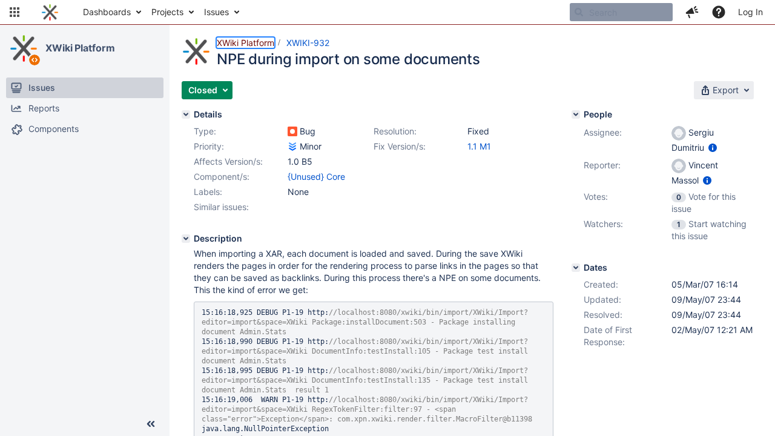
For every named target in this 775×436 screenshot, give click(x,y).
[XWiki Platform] (23, 48)
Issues (216, 12)
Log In (750, 12)
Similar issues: (221, 207)
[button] (14, 12)
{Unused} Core (316, 176)
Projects (167, 12)
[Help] (718, 12)
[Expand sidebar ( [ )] (150, 424)
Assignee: (603, 132)
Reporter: (602, 165)
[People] (576, 114)
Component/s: (221, 176)
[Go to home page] (50, 12)
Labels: (208, 192)
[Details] (186, 114)
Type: (205, 131)
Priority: (209, 146)
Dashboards (107, 12)
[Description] (186, 238)
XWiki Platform (80, 48)
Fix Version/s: (400, 146)
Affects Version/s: (228, 161)
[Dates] (576, 267)
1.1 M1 (479, 146)
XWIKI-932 (307, 43)
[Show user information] (712, 147)
